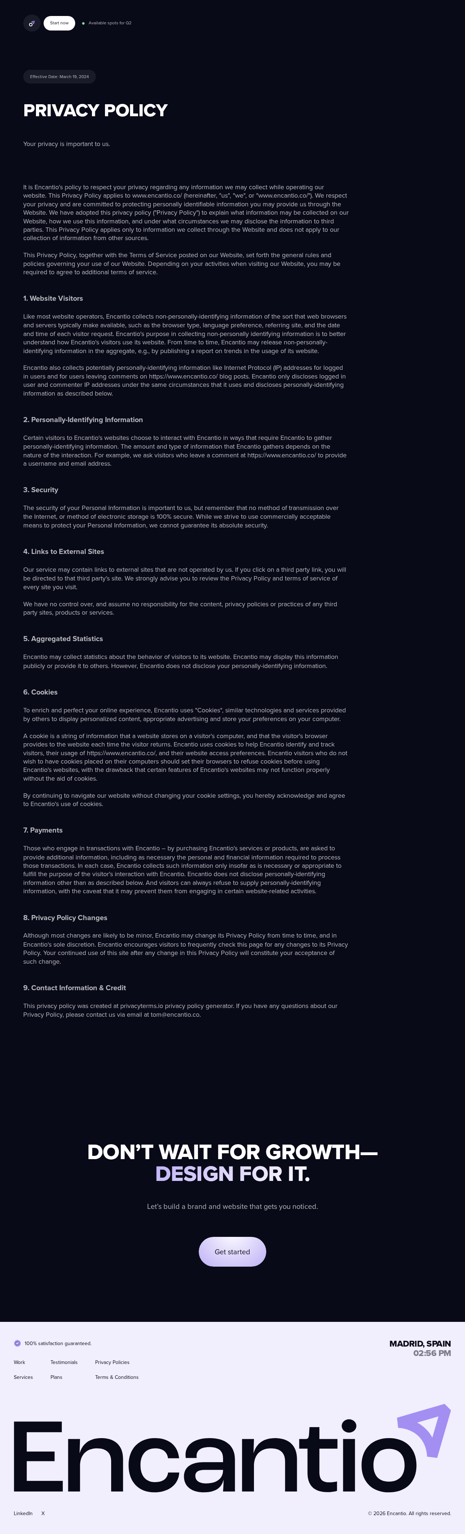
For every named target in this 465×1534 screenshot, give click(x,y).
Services (23, 1377)
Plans (56, 1377)
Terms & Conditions (117, 1377)
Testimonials (64, 1362)
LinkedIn (23, 1513)
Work (19, 1362)
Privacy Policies (112, 1362)
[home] (32, 23)
